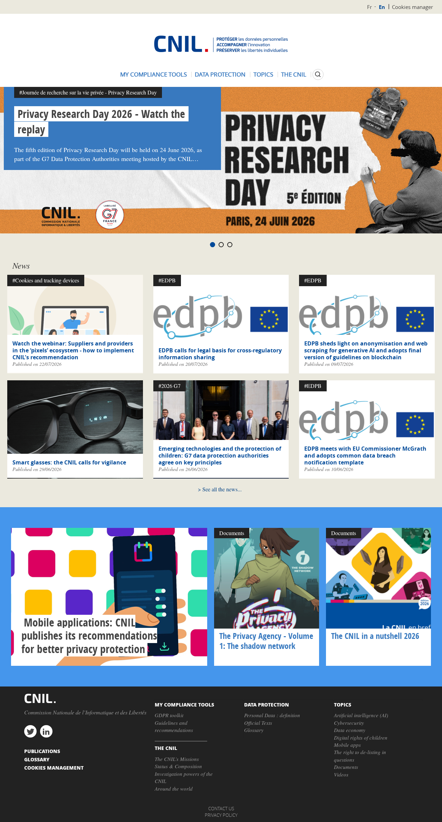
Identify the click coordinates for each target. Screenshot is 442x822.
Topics (263, 74)
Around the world (174, 788)
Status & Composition (178, 766)
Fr (369, 6)
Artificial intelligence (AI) (361, 715)
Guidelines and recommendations (174, 726)
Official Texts (258, 722)
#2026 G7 (169, 385)
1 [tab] (212, 244)
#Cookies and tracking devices (45, 280)
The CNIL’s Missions (177, 758)
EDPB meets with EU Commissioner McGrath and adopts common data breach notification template (365, 455)
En (382, 7)
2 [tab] (221, 244)
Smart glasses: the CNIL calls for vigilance (69, 462)
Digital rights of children (360, 737)
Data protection (220, 74)
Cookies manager (412, 6)
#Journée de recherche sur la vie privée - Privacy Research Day (88, 92)
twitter (30, 731)
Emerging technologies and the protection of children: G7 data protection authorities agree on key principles (219, 455)
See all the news (220, 489)
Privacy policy (221, 815)
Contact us (221, 808)
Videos (341, 774)
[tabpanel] (221, 160)
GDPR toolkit (169, 715)
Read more (109, 597)
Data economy (349, 729)
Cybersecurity (349, 722)
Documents (346, 766)
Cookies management (54, 767)
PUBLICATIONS (42, 751)
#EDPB (167, 280)
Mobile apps (347, 744)
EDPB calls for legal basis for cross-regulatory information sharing (220, 354)
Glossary (253, 729)
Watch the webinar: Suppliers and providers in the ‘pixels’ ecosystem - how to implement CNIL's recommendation (73, 350)
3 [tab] (229, 244)
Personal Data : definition (272, 715)
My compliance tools (153, 74)
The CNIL (293, 74)
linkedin (46, 731)
